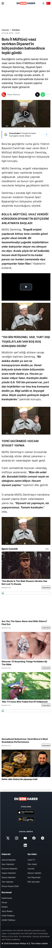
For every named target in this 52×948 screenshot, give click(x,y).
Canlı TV (31, 860)
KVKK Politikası (8, 915)
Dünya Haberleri (9, 877)
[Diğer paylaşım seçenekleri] (48, 94)
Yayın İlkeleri (7, 911)
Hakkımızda (7, 898)
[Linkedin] (25, 845)
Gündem (16, 30)
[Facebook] (34, 838)
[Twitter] (8, 838)
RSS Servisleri (34, 882)
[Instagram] (16, 838)
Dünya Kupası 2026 (10, 886)
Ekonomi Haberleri (9, 868)
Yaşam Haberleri (9, 873)
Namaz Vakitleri (34, 873)
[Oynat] (26, 113)
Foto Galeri (32, 864)
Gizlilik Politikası (8, 920)
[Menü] (3, 3)
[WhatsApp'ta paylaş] (43, 94)
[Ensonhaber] (26, 3)
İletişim (5, 907)
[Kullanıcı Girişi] (43, 3)
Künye (4, 902)
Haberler (5, 30)
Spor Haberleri (8, 864)
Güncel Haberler (9, 860)
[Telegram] (43, 838)
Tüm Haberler (7, 882)
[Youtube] (25, 838)
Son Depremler (34, 877)
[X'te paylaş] (37, 94)
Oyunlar (31, 868)
